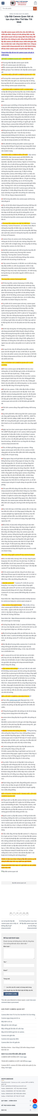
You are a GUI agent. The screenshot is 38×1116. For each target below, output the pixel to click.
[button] (3, 3)
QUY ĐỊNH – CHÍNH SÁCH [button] (9, 1100)
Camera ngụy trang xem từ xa (10, 1018)
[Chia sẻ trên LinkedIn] (27, 913)
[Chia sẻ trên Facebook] (14, 913)
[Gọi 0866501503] (35, 1101)
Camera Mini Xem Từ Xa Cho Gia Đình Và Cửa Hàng (18, 1014)
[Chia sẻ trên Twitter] (17, 913)
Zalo (35, 1106)
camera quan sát (14, 700)
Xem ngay (23, 1057)
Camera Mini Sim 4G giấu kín (10, 1042)
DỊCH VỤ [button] (3, 1110)
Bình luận (7, 946)
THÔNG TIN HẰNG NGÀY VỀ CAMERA (19, 13)
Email (6, 970)
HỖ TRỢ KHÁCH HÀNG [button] (8, 1105)
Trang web (7, 978)
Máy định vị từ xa (6, 1021)
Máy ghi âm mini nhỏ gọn (9, 1025)
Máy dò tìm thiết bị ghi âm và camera (12, 1032)
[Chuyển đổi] (36, 1018)
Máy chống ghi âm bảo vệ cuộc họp (12, 1028)
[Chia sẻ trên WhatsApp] (10, 913)
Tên (5, 962)
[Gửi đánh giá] (35, 8)
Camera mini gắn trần (8, 1035)
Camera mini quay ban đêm (10, 1039)
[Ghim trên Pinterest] (23, 913)
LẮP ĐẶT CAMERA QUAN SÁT (11, 59)
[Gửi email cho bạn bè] (20, 913)
